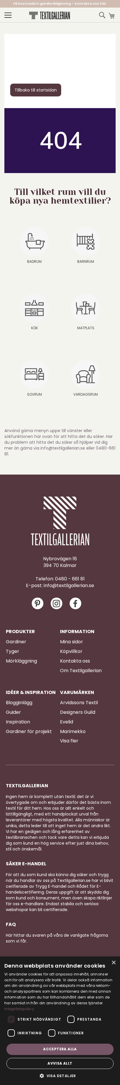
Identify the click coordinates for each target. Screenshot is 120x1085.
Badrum (34, 261)
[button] (60, 1075)
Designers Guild (77, 712)
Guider (13, 712)
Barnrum (85, 261)
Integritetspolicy (19, 1008)
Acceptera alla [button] (60, 1049)
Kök (34, 327)
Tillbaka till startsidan (36, 90)
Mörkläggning (21, 661)
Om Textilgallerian (81, 670)
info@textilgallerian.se (69, 585)
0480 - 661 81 (70, 579)
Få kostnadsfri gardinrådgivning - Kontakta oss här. (60, 3)
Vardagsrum (85, 394)
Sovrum (34, 394)
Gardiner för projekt (29, 731)
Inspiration (18, 722)
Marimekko (73, 731)
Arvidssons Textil (79, 703)
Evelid (66, 722)
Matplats (85, 327)
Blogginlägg (19, 703)
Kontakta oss (75, 661)
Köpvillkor (71, 651)
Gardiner (16, 642)
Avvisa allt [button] (59, 1063)
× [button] (113, 963)
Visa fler (69, 741)
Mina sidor (71, 642)
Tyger (12, 651)
